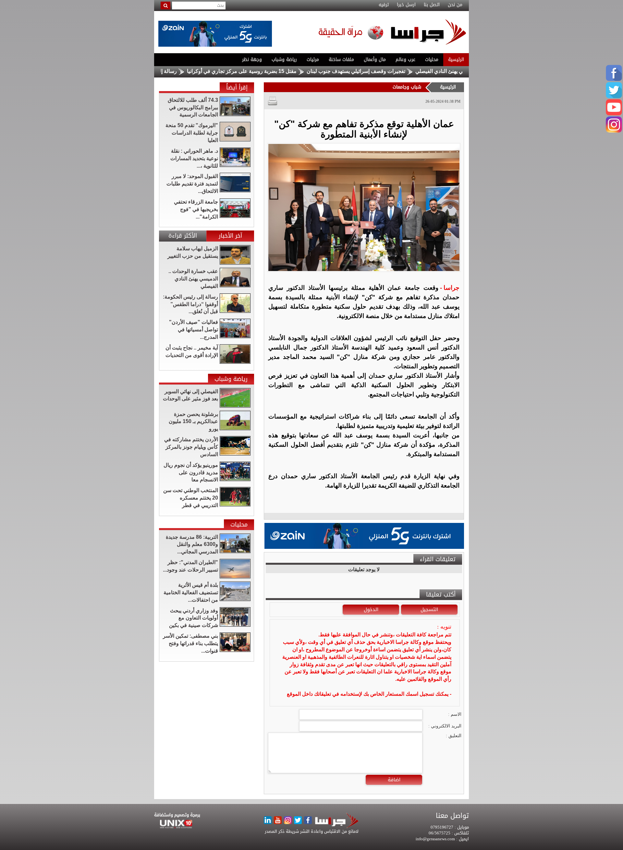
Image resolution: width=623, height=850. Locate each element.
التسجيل (429, 609)
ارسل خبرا (406, 5)
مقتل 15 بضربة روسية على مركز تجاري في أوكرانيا (269, 71)
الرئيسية (456, 59)
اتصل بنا (432, 5)
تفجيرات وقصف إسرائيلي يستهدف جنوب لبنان (383, 71)
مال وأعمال (375, 59)
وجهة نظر (252, 59)
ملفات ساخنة (341, 59)
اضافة (394, 779)
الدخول (371, 609)
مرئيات (313, 59)
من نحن (455, 5)
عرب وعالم (405, 59)
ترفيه (384, 5)
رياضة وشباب (284, 59)
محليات (431, 59)
